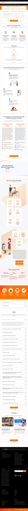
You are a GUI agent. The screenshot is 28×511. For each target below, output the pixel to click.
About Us (15, 491)
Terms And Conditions (5, 501)
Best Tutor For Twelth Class (5, 485)
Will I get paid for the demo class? (8, 384)
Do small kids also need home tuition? (9, 335)
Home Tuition (8, 4)
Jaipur (15, 4)
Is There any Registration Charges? (9, 355)
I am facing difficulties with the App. (9, 399)
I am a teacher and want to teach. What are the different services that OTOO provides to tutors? (12, 373)
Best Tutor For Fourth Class (5, 475)
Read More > (3, 434)
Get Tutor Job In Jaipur (5, 491)
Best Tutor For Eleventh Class (6, 484)
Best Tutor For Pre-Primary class (6, 470)
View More (14, 407)
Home (2, 4)
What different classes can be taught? (9, 396)
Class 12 (12, 4)
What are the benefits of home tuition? (9, 319)
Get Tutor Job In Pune (5, 494)
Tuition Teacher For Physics (18, 458)
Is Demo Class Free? (6, 352)
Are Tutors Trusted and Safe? (8, 365)
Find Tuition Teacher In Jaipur (6, 454)
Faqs (15, 495)
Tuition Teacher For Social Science (18, 459)
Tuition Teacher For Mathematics (18, 454)
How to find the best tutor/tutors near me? (10, 342)
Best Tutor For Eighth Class (5, 480)
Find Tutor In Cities (6, 302)
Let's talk (0, 256)
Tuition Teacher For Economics (18, 464)
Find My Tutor (19, 261)
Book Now (7, 171)
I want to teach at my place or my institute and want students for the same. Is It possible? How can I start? (13, 392)
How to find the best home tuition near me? (10, 345)
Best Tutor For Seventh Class (5, 479)
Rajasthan (18, 4)
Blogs (15, 494)
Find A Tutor (14, 20)
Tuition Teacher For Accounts (18, 463)
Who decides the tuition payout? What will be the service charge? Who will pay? (12, 388)
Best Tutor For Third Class (5, 474)
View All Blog (14, 440)
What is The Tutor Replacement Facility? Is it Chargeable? (13, 362)
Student (5, 4)
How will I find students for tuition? (9, 381)
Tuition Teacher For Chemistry (18, 460)
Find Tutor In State (6, 305)
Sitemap (3, 505)
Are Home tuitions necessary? (8, 332)
